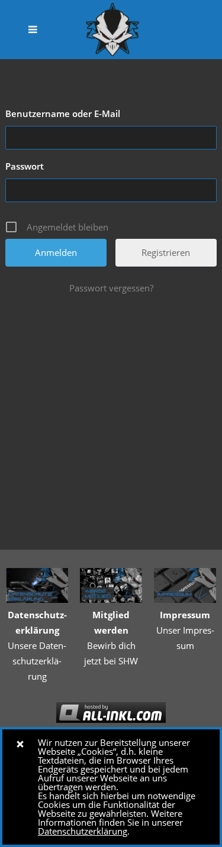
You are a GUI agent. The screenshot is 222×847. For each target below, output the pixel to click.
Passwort (24, 166)
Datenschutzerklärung (82, 831)
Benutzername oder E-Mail (62, 113)
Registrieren (165, 252)
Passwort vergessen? (111, 288)
